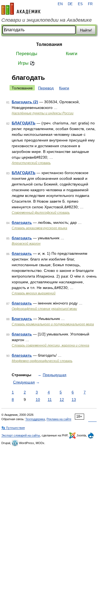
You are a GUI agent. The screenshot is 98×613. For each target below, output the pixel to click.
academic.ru (21, 9)
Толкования (49, 44)
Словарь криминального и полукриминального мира (53, 324)
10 (38, 399)
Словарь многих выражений (34, 293)
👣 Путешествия (13, 427)
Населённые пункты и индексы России (43, 113)
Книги (71, 53)
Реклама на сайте (59, 419)
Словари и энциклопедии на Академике (46, 20)
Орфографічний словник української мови (44, 309)
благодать (22, 222)
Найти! (86, 30)
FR (90, 4)
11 (50, 399)
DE (70, 4)
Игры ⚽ (26, 63)
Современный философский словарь (41, 213)
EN (60, 4)
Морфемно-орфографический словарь (42, 361)
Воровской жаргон (26, 244)
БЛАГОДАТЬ (23, 123)
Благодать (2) (25, 102)
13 (74, 399)
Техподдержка (35, 419)
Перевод (46, 88)
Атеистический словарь (31, 163)
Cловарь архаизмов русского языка (39, 228)
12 (62, 399)
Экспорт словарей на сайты (20, 435)
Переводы (26, 53)
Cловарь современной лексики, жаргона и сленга (50, 345)
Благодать (22, 318)
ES (80, 4)
